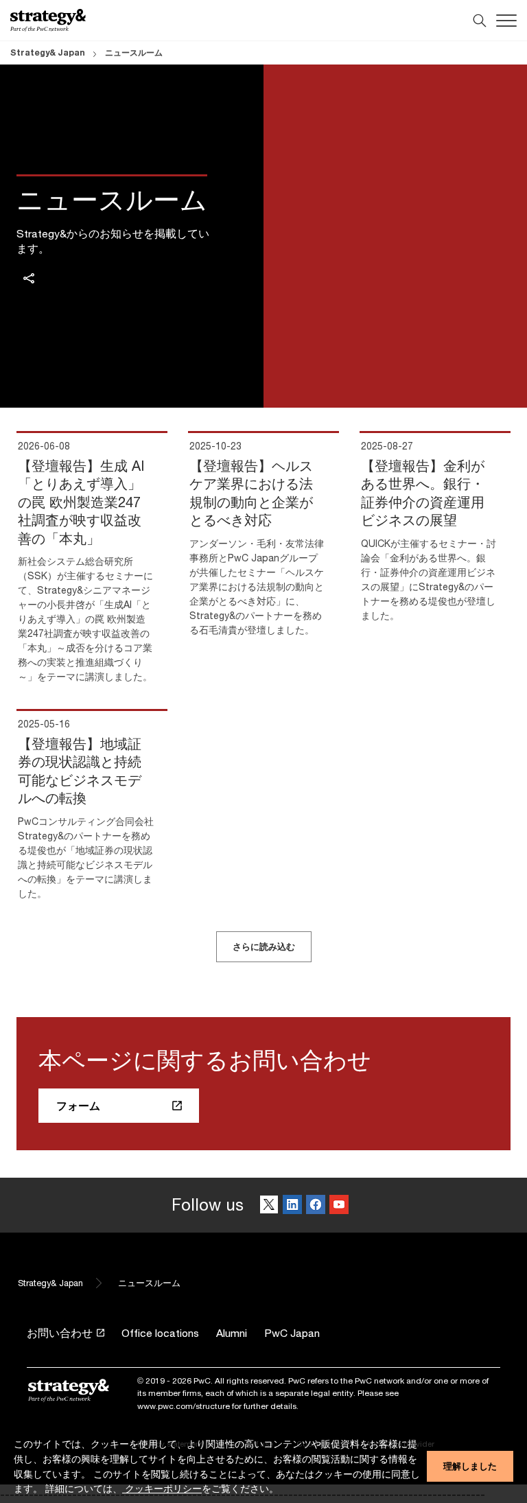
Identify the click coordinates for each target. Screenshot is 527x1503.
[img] (28, 278)
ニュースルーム (134, 52)
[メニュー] (506, 20)
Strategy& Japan (47, 52)
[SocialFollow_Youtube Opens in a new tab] (339, 1205)
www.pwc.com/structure (183, 1406)
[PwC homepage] (48, 20)
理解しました (470, 1465)
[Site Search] (480, 20)
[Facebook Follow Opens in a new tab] (315, 1205)
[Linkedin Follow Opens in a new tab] (292, 1205)
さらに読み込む (264, 946)
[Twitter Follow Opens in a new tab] (269, 1205)
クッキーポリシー (162, 1488)
